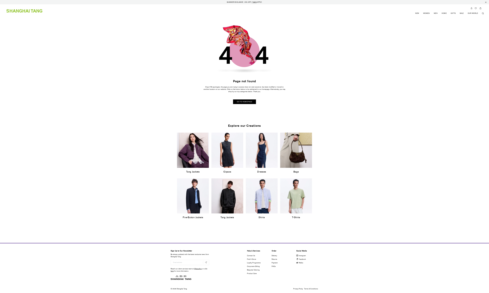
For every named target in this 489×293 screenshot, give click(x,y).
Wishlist (476, 8)
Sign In (471, 8)
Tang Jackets (193, 171)
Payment (275, 263)
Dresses (261, 171)
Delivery (274, 256)
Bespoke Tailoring (253, 270)
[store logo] (24, 11)
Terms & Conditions (311, 289)
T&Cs (254, 2)
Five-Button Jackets (193, 217)
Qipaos (227, 171)
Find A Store (251, 259)
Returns (274, 259)
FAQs (274, 266)
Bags (296, 171)
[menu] (448, 14)
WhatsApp (198, 269)
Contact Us (251, 256)
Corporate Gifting (253, 266)
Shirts (262, 217)
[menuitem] (417, 14)
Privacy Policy (298, 289)
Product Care (252, 273)
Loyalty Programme (254, 263)
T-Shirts (296, 217)
